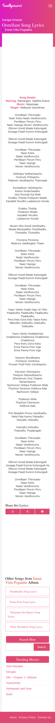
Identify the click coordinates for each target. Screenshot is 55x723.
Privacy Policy (27, 717)
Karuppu (11, 671)
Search (41, 647)
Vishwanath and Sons (19, 688)
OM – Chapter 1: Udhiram (21, 677)
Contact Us (44, 717)
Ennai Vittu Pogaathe (18, 29)
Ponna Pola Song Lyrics (23, 602)
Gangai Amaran (12, 20)
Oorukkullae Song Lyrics (23, 591)
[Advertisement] (27, 64)
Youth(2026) (13, 683)
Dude (9, 694)
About (13, 717)
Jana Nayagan (14, 666)
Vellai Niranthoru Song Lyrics (26, 627)
